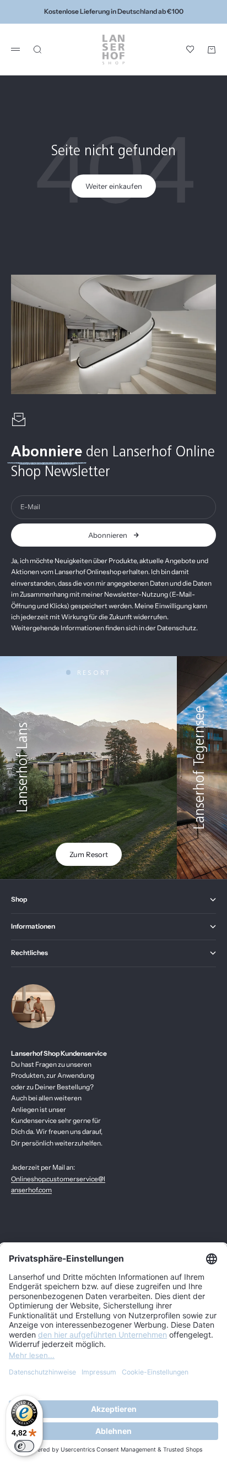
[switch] (24, 1446)
